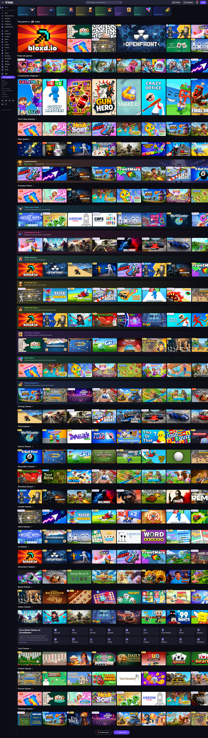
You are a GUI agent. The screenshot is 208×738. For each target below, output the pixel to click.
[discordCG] (13, 100)
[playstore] (6, 104)
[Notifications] (197, 2)
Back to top (122, 732)
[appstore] (9, 100)
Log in (203, 2)
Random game (104, 732)
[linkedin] (2, 104)
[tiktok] (2, 100)
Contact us (9, 77)
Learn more (23, 642)
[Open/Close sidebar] (3, 2)
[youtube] (6, 100)
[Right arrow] (204, 38)
